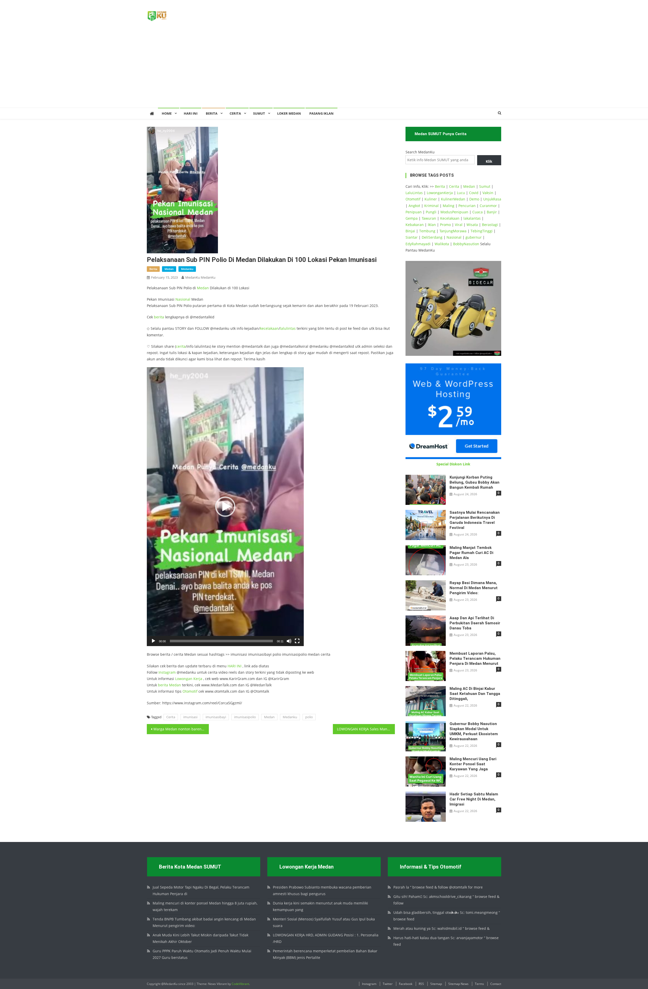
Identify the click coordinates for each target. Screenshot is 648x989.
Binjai (410, 231)
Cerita (235, 113)
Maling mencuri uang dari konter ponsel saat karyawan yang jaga (473, 764)
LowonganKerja (440, 192)
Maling (448, 205)
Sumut (484, 186)
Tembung (427, 231)
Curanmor (488, 205)
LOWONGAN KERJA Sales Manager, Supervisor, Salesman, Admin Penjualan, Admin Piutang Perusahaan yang (366, 729)
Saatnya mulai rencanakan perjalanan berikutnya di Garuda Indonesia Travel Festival (475, 520)
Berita (211, 113)
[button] (225, 507)
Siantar (412, 237)
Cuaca (477, 212)
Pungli (431, 212)
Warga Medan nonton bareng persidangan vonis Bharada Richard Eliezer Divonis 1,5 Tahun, (181, 729)
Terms (479, 984)
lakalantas (472, 218)
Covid (473, 192)
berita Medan (169, 685)
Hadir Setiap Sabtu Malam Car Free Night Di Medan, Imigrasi (474, 799)
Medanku (290, 717)
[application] (225, 506)
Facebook (405, 984)
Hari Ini (190, 113)
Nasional (182, 299)
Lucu (461, 192)
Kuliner (430, 199)
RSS (421, 984)
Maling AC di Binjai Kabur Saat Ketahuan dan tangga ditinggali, (475, 693)
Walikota (442, 243)
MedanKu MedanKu (200, 277)
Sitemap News (458, 984)
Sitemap (436, 984)
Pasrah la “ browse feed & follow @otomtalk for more (438, 887)
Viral (458, 224)
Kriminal (431, 205)
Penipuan (414, 212)
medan (169, 269)
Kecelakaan (449, 218)
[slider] (221, 641)
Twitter (388, 984)
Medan (203, 287)
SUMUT (259, 113)
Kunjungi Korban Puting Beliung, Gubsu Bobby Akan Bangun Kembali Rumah (474, 482)
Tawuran (429, 218)
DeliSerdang (432, 237)
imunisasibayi (216, 717)
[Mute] (289, 641)
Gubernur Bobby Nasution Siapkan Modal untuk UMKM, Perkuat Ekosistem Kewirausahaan (474, 731)
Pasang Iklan (321, 113)
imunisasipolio (245, 717)
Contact (495, 984)
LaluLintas (414, 192)
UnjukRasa (492, 199)
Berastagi (490, 224)
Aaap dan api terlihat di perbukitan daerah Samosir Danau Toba (475, 623)
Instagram (167, 672)
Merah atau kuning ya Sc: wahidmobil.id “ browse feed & (441, 928)
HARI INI (234, 666)
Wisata (472, 224)
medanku (187, 269)
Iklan (432, 224)
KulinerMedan (453, 199)
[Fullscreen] (297, 641)
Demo (474, 199)
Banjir (492, 212)
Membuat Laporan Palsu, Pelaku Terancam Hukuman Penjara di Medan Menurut (475, 658)
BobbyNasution (466, 243)
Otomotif (190, 691)
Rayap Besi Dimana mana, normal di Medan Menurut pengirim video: (474, 588)
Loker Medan (289, 113)
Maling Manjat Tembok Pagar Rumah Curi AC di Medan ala (471, 552)
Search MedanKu (420, 152)
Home (167, 113)
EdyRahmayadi (418, 243)
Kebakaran (415, 224)
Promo (445, 224)
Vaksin (487, 192)
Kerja (197, 678)
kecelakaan (269, 328)
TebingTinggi (482, 231)
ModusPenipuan (454, 212)
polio (309, 717)
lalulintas (288, 328)
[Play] (153, 641)
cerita (181, 346)
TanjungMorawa (453, 231)
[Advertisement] (324, 69)
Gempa (412, 218)
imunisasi (190, 717)
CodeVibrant (240, 984)
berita (153, 269)
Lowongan (184, 678)
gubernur (473, 237)
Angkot (414, 205)
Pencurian (467, 205)
